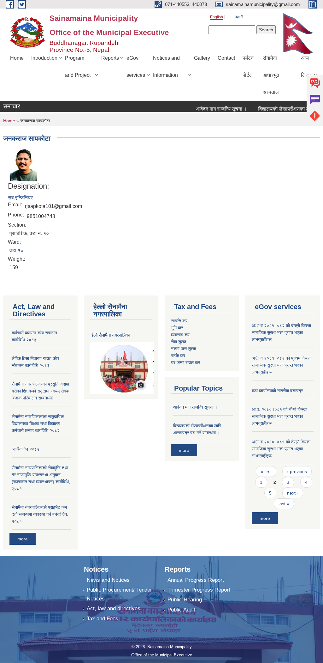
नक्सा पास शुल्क (183, 348)
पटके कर (178, 355)
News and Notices (108, 580)
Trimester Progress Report (198, 590)
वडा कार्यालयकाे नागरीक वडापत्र (277, 390)
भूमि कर (177, 327)
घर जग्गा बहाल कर (185, 362)
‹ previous (297, 471)
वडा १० (16, 250)
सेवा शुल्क (178, 341)
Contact (226, 58)
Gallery (202, 58)
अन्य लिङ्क (307, 66)
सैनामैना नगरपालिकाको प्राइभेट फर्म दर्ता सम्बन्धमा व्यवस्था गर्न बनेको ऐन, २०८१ (40, 514)
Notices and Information (166, 66)
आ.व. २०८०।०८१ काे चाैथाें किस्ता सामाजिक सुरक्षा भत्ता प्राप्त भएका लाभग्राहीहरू (279, 416)
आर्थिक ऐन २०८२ (25, 449)
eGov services (135, 66)
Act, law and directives (113, 608)
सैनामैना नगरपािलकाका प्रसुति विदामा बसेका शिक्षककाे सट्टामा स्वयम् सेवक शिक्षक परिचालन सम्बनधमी (40, 390)
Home (17, 58)
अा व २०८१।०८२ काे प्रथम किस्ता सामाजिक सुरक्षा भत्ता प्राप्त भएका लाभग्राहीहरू (281, 365)
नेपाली (239, 17)
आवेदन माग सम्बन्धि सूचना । (214, 109)
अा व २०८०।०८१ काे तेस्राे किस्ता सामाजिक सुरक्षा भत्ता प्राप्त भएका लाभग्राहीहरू (281, 448)
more (22, 538)
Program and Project (78, 66)
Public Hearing (184, 600)
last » (284, 503)
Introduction (44, 58)
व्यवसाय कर (180, 334)
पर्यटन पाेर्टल (248, 66)
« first (266, 471)
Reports (110, 58)
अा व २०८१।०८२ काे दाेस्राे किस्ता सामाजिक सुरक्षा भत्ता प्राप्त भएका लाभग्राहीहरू (281, 332)
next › (292, 493)
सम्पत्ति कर (179, 320)
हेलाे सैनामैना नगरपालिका (110, 335)
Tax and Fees (102, 619)
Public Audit (181, 610)
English (216, 17)
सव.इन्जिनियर (20, 197)
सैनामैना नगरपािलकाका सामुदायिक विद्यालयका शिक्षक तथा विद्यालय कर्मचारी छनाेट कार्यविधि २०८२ (38, 423)
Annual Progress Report (195, 580)
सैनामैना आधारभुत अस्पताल (271, 75)
